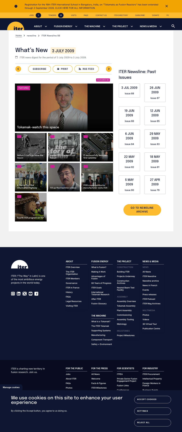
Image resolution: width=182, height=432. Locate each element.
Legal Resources (74, 301)
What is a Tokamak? (100, 321)
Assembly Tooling (125, 319)
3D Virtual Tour (150, 324)
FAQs (68, 297)
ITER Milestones (99, 388)
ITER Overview (73, 267)
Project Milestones (126, 335)
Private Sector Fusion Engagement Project (127, 380)
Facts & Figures (98, 383)
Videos (146, 319)
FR (168, 15)
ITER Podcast (149, 299)
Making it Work (98, 272)
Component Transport (101, 340)
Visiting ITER (72, 306)
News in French (150, 285)
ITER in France (72, 288)
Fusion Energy (63, 26)
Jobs (68, 374)
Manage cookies (11, 387)
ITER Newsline (149, 276)
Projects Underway (126, 276)
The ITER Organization (72, 273)
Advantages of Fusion (98, 277)
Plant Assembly (124, 310)
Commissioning (124, 315)
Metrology (122, 324)
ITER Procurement (151, 374)
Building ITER (123, 272)
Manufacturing (98, 335)
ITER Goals (96, 288)
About (38, 26)
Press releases (150, 294)
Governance (71, 283)
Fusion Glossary (99, 304)
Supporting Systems (101, 331)
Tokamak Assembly (126, 306)
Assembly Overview (126, 301)
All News (147, 272)
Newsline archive (151, 281)
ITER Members (73, 279)
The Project (120, 26)
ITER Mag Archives (152, 304)
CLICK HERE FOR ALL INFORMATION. (75, 8)
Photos (146, 315)
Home (19, 35)
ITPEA (120, 374)
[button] (176, 24)
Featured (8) (103, 80)
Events (146, 290)
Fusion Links (123, 386)
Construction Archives (123, 282)
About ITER (71, 379)
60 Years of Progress (101, 283)
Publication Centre (151, 329)
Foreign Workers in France (152, 384)
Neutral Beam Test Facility (126, 289)
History (69, 292)
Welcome (95, 379)
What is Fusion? (98, 267)
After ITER (96, 299)
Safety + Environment (101, 344)
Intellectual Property (152, 379)
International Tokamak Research (100, 293)
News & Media (148, 26)
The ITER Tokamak (100, 326)
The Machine (92, 26)
